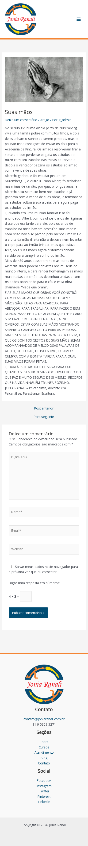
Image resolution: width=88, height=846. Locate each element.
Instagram (44, 786)
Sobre (44, 742)
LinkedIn (44, 801)
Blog (44, 757)
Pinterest (44, 796)
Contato (44, 763)
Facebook (44, 780)
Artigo (44, 120)
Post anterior (44, 408)
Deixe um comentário (21, 120)
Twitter (44, 791)
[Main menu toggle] (78, 19)
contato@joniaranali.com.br (44, 719)
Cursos (44, 747)
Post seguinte (44, 416)
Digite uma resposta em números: (34, 583)
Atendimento (44, 752)
